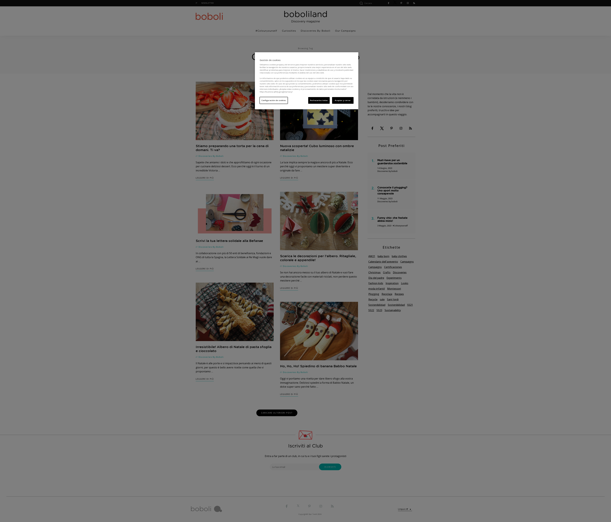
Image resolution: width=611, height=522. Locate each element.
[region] (306, 80)
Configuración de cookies (273, 100)
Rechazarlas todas (319, 100)
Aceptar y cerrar (343, 100)
